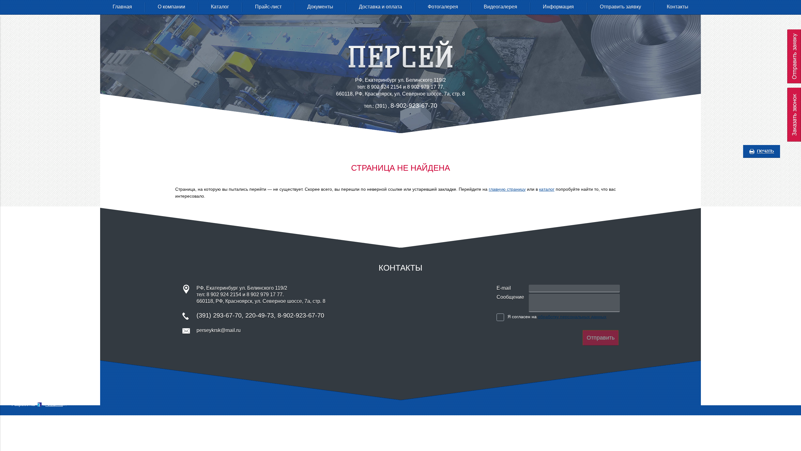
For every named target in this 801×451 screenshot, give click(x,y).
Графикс (54, 404)
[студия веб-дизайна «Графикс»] (40, 404)
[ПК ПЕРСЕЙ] (400, 67)
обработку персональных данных (572, 316)
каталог (546, 189)
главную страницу (507, 189)
